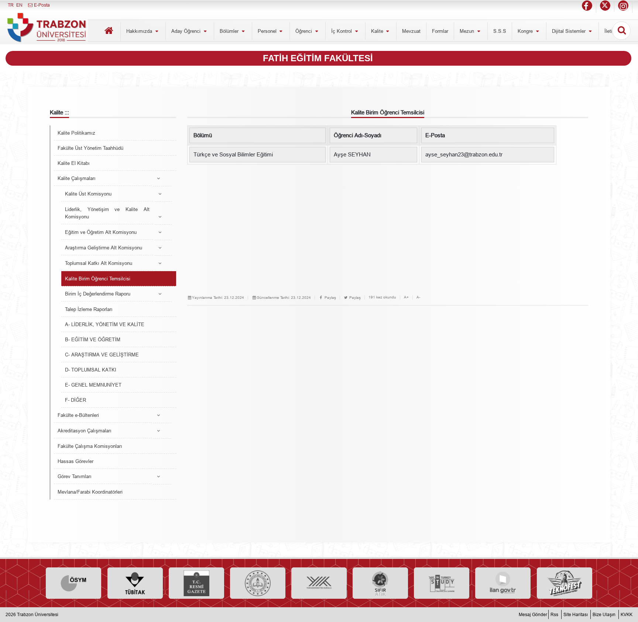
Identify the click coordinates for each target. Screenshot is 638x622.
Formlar (440, 31)
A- (418, 297)
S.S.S (499, 31)
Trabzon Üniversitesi (37, 614)
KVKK (626, 614)
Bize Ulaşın (604, 614)
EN (19, 5)
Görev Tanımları (75, 476)
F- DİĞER (75, 400)
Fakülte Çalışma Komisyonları (90, 446)
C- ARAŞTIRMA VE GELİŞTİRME (102, 354)
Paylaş (329, 297)
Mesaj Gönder (533, 614)
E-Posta (41, 5)
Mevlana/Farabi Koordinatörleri (90, 492)
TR (11, 5)
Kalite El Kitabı (74, 163)
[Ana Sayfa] (109, 31)
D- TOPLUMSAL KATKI (90, 370)
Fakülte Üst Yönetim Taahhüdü (90, 148)
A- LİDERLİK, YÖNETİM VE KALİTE (104, 324)
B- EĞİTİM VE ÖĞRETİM (92, 339)
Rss (554, 614)
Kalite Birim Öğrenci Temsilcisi (97, 278)
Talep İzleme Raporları (89, 309)
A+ (406, 297)
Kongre (526, 31)
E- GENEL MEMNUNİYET (93, 385)
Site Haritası (575, 614)
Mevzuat (411, 31)
